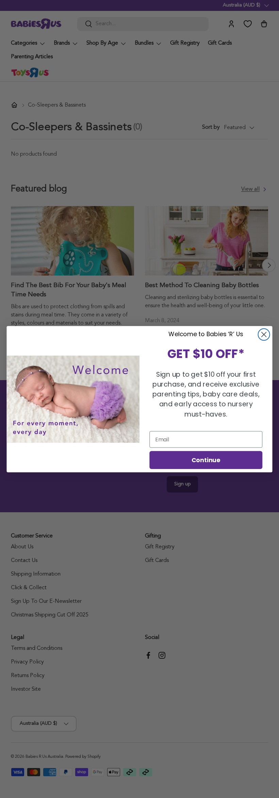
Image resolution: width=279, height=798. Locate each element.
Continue (206, 459)
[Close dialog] (264, 334)
